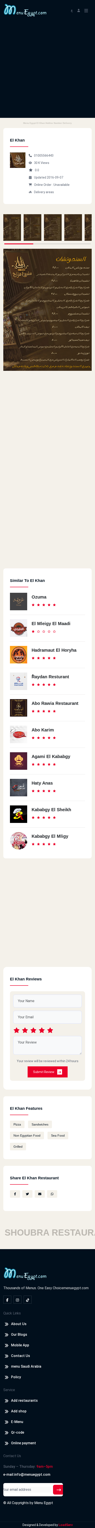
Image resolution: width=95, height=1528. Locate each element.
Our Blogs (19, 1334)
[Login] (79, 10)
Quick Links (12, 1313)
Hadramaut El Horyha (54, 650)
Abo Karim (43, 729)
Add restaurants (24, 1400)
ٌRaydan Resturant (50, 676)
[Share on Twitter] (27, 1194)
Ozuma (39, 597)
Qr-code (17, 1432)
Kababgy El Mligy (50, 836)
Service (9, 1390)
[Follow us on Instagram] (17, 1300)
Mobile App (20, 1345)
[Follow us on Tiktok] (28, 1300)
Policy (16, 1377)
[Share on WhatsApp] (52, 1194)
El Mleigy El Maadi (51, 623)
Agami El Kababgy (51, 756)
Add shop (19, 1411)
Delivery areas (44, 192)
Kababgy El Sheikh (51, 809)
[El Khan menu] (12, 227)
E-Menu (17, 1422)
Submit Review (44, 1072)
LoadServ (66, 1525)
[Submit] (59, 1490)
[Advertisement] (47, 70)
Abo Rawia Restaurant (55, 703)
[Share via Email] (40, 1194)
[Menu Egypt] (25, 10)
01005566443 (43, 155)
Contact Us (20, 1356)
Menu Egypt (43, 1503)
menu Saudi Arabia (26, 1366)
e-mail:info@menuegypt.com (26, 1474)
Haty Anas (42, 783)
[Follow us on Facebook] (7, 1300)
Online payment (23, 1443)
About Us (19, 1324)
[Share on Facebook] (15, 1194)
